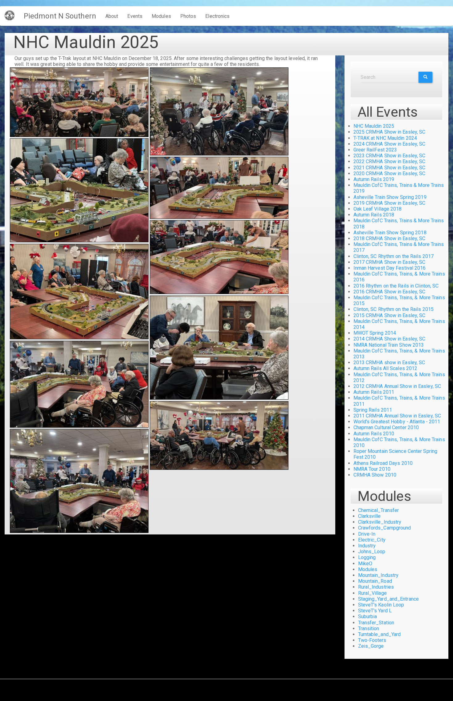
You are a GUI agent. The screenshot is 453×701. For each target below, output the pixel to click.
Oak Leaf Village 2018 (377, 209)
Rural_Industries (376, 587)
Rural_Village (372, 593)
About (111, 16)
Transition (368, 628)
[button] (79, 102)
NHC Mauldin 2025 (373, 126)
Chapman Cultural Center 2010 (386, 427)
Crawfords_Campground (384, 528)
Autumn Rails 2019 (373, 179)
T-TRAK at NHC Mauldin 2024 (385, 138)
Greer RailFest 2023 (375, 150)
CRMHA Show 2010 (375, 475)
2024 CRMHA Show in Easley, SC (389, 144)
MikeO (365, 563)
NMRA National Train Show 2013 (388, 345)
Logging (367, 557)
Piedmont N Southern (60, 16)
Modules (161, 16)
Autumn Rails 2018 (373, 215)
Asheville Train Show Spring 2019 (389, 197)
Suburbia (367, 616)
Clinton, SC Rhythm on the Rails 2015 (393, 309)
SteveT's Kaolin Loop (381, 605)
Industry (367, 546)
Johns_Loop (372, 551)
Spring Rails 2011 (372, 410)
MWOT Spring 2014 (374, 333)
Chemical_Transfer (378, 510)
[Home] (12, 15)
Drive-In (367, 534)
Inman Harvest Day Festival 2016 (389, 268)
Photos (188, 16)
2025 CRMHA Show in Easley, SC (389, 132)
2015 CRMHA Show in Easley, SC (389, 315)
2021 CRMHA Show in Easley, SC (389, 168)
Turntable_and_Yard (379, 634)
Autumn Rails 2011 (373, 392)
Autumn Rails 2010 (373, 434)
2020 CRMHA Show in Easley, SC (389, 173)
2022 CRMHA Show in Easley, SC (389, 161)
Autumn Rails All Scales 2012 (385, 368)
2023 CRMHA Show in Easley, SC (389, 156)
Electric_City (372, 540)
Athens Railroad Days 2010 (383, 463)
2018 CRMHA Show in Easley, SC (389, 238)
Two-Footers (372, 640)
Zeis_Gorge (371, 646)
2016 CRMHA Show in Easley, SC (389, 292)
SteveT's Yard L (375, 611)
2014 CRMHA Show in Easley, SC (389, 339)
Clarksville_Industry (380, 522)
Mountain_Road (375, 581)
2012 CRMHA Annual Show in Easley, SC (397, 386)
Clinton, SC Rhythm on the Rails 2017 (393, 256)
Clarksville (369, 516)
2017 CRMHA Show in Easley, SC (389, 262)
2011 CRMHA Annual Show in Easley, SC (397, 416)
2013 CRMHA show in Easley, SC (389, 362)
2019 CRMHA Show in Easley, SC (389, 203)
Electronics (217, 16)
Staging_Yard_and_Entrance (388, 599)
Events (134, 16)
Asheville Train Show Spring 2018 (389, 233)
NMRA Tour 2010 (371, 469)
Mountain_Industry (378, 575)
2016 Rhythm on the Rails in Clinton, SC (396, 286)
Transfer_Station (376, 623)
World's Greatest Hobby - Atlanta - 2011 (396, 422)
